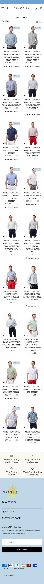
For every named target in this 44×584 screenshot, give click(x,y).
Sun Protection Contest (27, 2)
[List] (40, 21)
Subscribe (22, 549)
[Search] (8, 8)
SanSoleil (11, 575)
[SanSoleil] (22, 8)
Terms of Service (18, 568)
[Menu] (2, 8)
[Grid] (37, 21)
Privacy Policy (6, 568)
